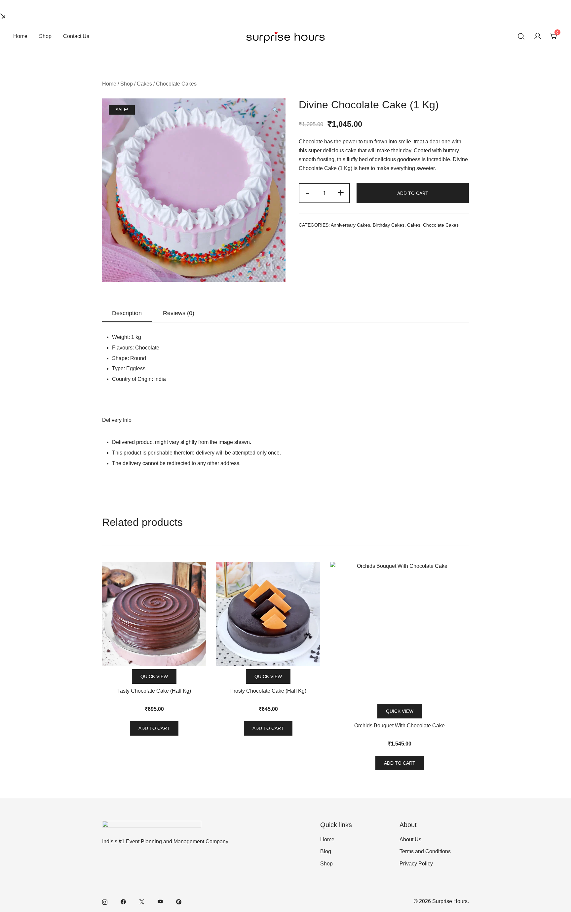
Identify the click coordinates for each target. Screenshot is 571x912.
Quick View (154, 676)
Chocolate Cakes (176, 84)
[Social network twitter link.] (141, 901)
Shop (45, 36)
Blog (325, 851)
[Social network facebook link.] (123, 901)
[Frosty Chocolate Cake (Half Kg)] (268, 614)
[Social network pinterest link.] (178, 901)
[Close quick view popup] (2, 15)
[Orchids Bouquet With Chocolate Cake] (399, 631)
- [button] (308, 192)
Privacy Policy (416, 863)
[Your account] (538, 36)
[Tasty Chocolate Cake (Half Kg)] (154, 614)
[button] (275, 110)
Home (20, 36)
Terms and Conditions (425, 851)
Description (127, 313)
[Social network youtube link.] (160, 901)
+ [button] (340, 192)
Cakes (144, 84)
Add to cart (412, 193)
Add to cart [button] (154, 728)
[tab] (127, 313)
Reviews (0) (178, 313)
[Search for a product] (521, 36)
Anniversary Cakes (350, 225)
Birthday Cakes (388, 225)
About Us (410, 839)
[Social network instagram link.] (104, 901)
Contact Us (76, 36)
